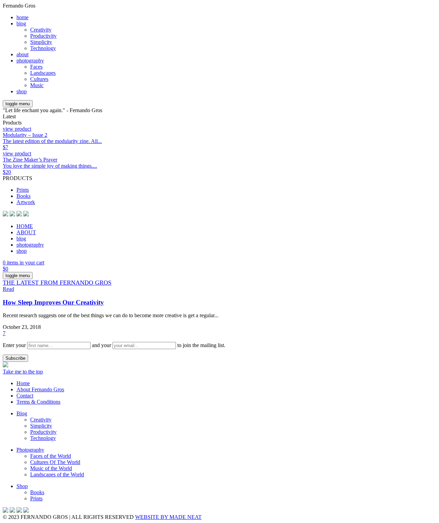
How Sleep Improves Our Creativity (53, 302)
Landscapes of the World (57, 474)
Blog (21, 413)
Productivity (43, 36)
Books (23, 196)
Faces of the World (50, 456)
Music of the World (51, 468)
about (22, 54)
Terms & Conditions (38, 402)
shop (21, 91)
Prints (22, 190)
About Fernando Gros (40, 389)
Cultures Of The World (55, 462)
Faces (36, 67)
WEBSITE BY (168, 517)
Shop (22, 486)
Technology (43, 48)
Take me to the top (23, 372)
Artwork (25, 202)
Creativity (40, 30)
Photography (30, 450)
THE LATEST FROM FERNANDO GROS (57, 282)
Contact (24, 396)
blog (21, 23)
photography (30, 60)
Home (23, 383)
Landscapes (43, 73)
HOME (24, 226)
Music (37, 85)
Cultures (39, 79)
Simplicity (41, 42)
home (22, 17)
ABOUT (26, 232)
